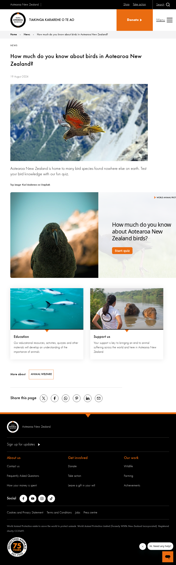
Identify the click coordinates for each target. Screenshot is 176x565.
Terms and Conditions (59, 512)
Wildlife (128, 466)
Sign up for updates (21, 444)
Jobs (77, 512)
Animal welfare (41, 374)
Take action (74, 475)
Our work (131, 458)
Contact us (13, 466)
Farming (128, 475)
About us (13, 458)
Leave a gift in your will (81, 485)
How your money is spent (22, 485)
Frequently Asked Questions (23, 475)
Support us (102, 337)
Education (21, 337)
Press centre (90, 512)
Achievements (132, 485)
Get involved (78, 458)
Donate (72, 466)
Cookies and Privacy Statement (25, 512)
